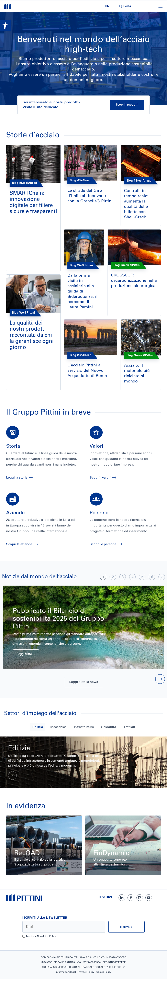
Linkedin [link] (122, 897)
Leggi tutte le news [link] (83, 681)
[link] (5, 25)
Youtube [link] (148, 897)
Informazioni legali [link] (66, 972)
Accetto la (41, 936)
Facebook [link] (130, 897)
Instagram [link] (139, 897)
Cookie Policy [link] (103, 972)
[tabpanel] (83, 627)
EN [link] (107, 6)
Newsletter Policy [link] (46, 936)
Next (160, 679)
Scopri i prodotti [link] (127, 104)
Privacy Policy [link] (86, 972)
